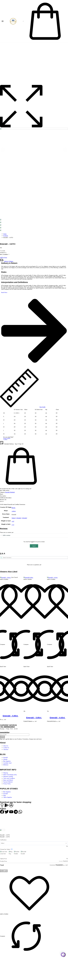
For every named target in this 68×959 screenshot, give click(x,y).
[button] (3, 150)
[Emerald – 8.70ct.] (52, 577)
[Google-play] (7, 805)
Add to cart (4, 871)
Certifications (3, 840)
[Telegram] (16, 812)
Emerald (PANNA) (10, 492)
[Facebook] (2, 812)
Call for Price (3, 257)
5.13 (13, 525)
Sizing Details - (7, 438)
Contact (5, 439)
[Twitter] (7, 812)
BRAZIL (13, 508)
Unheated (18, 518)
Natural (13, 518)
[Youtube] (11, 812)
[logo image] (13, 21)
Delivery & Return (8, 261)
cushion (14, 511)
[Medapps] (2, 805)
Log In (34, 546)
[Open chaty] (63, 954)
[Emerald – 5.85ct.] (5, 577)
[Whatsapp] (20, 812)
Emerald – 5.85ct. (10, 718)
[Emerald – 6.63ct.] (28, 577)
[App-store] (11, 805)
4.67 (13, 521)
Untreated (24, 518)
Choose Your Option (6, 849)
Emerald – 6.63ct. (34, 718)
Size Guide (42, 407)
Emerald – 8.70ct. (57, 718)
